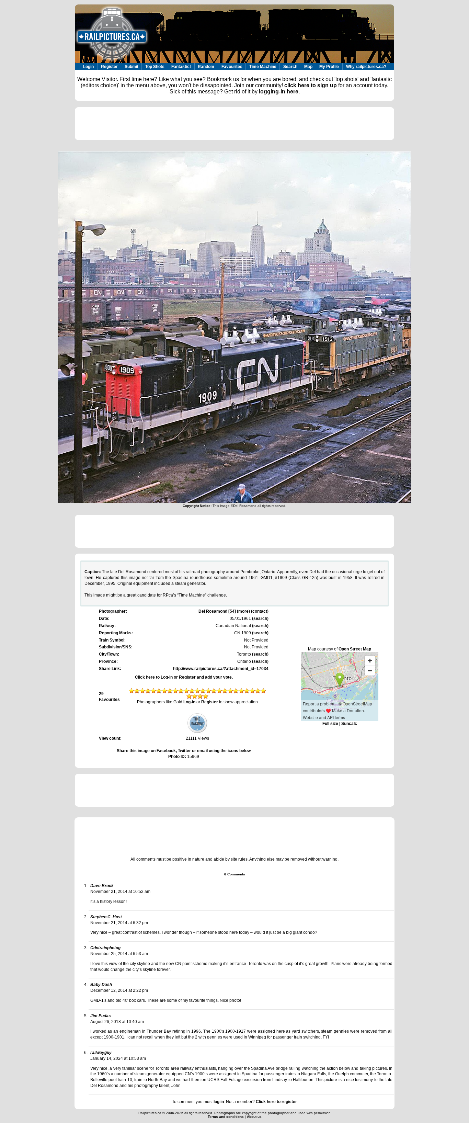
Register (109, 66)
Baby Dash (101, 984)
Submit (131, 66)
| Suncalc (347, 723)
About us (254, 1117)
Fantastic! (181, 66)
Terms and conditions (226, 1117)
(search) (259, 618)
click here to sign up (310, 85)
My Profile (329, 66)
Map (308, 66)
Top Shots (154, 66)
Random (206, 66)
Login (88, 66)
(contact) (259, 611)
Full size (330, 723)
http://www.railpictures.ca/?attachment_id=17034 (220, 668)
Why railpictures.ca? (366, 66)
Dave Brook (102, 885)
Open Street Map (355, 649)
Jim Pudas (100, 1015)
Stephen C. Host (106, 917)
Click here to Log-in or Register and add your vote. (184, 677)
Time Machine (262, 66)
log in (219, 1101)
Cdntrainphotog (105, 947)
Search (290, 66)
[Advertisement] (234, 123)
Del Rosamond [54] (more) (224, 611)
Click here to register (276, 1101)
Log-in (189, 702)
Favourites (231, 66)
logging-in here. (279, 91)
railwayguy (101, 1052)
